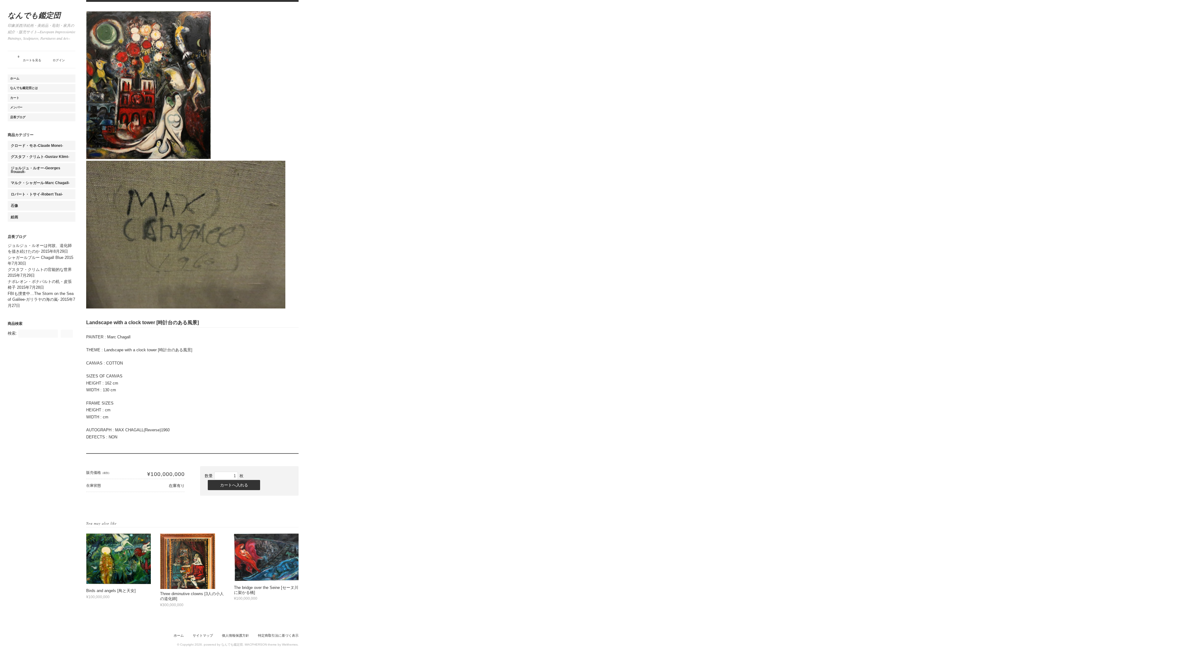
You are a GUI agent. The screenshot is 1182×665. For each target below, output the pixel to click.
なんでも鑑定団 (34, 15)
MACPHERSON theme (261, 644)
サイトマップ (203, 635)
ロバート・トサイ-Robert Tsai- (37, 194)
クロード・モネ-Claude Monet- (37, 145)
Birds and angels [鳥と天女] (111, 590)
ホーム (14, 78)
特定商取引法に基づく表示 (278, 635)
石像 (14, 206)
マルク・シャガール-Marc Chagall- (40, 183)
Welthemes (290, 644)
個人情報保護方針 (235, 635)
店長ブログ (18, 117)
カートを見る (29, 58)
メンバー (16, 107)
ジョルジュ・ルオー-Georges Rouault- (35, 170)
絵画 (14, 217)
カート (14, 97)
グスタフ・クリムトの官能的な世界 (40, 269)
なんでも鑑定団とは (24, 88)
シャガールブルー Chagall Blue (35, 257)
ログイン (59, 60)
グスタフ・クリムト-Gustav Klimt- (40, 157)
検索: (12, 333)
